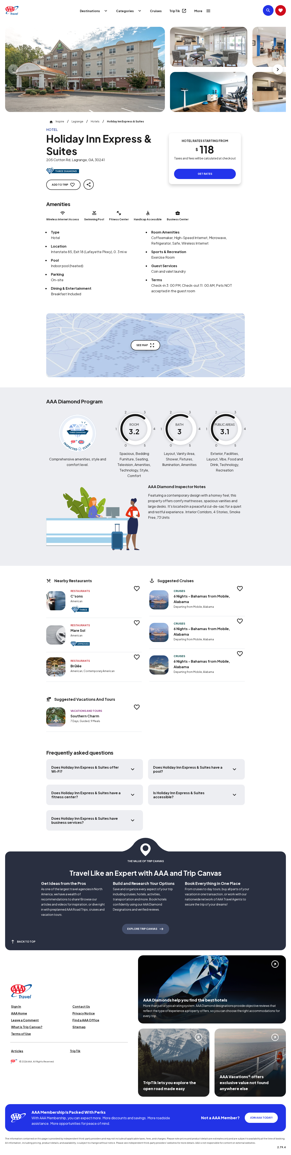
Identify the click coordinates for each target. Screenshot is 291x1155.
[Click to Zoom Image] (85, 69)
